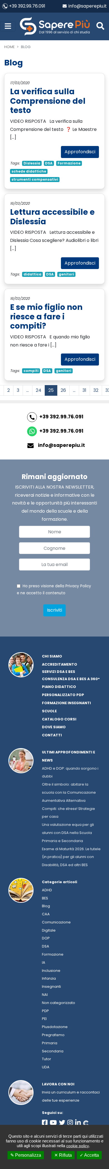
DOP (46, 938)
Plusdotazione (55, 1026)
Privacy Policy (78, 586)
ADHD (47, 890)
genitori (66, 274)
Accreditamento (59, 664)
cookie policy (77, 1146)
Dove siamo (54, 727)
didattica (32, 274)
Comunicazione (56, 922)
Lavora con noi (58, 1084)
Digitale (49, 930)
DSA (49, 163)
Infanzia (49, 978)
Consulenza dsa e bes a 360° (71, 679)
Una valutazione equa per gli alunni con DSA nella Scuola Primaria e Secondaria (68, 832)
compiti (31, 370)
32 (95, 390)
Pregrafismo (53, 1035)
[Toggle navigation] (8, 26)
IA (43, 962)
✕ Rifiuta (63, 1155)
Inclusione (51, 970)
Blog (46, 906)
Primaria (49, 1043)
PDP (45, 1010)
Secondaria (52, 1051)
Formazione (69, 163)
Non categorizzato (58, 1002)
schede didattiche (28, 171)
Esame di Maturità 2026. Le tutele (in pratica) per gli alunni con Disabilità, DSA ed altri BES (71, 857)
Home (9, 46)
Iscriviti (54, 610)
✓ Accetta (89, 1155)
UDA (45, 1067)
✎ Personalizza (25, 1155)
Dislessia (31, 163)
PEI (44, 1018)
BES (45, 898)
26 (63, 390)
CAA (46, 914)
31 (84, 390)
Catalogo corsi (59, 719)
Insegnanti (51, 986)
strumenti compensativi (34, 179)
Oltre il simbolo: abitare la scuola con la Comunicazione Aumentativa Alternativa (69, 792)
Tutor (46, 1059)
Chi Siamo (52, 656)
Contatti (52, 735)
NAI (45, 994)
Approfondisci (80, 152)
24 (38, 390)
